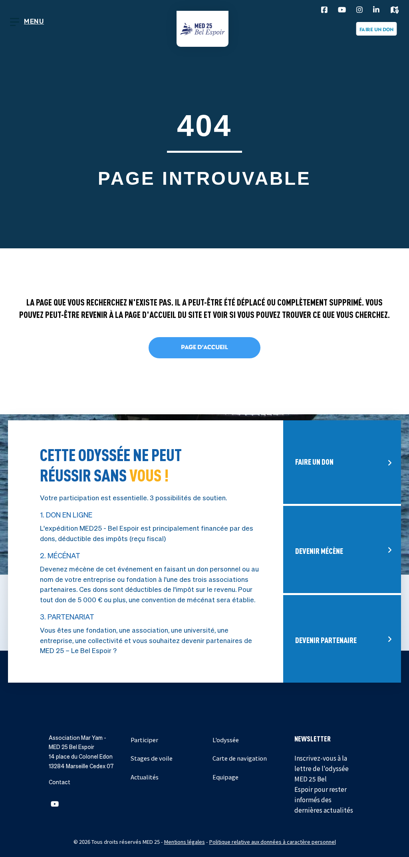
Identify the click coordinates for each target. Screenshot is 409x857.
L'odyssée (225, 739)
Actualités (145, 777)
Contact (59, 782)
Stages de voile (152, 758)
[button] (55, 804)
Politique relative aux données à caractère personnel (272, 841)
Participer (144, 739)
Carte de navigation (239, 758)
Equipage (225, 777)
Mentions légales (184, 841)
